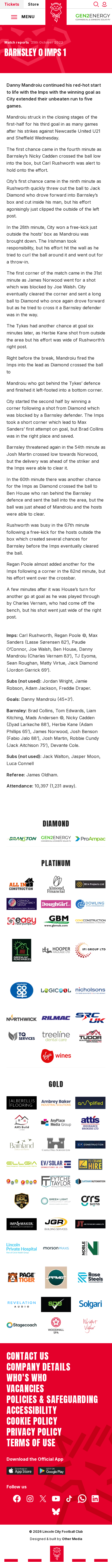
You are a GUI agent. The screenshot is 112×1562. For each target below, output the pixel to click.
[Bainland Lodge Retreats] (22, 1144)
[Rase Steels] (90, 1277)
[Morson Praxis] (56, 1248)
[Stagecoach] (22, 1325)
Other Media (72, 1539)
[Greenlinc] (22, 950)
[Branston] (22, 839)
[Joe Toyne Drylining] (90, 1224)
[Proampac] (90, 838)
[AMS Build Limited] (22, 1123)
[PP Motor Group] (56, 1277)
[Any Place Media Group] (56, 1123)
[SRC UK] (90, 1018)
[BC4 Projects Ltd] (90, 884)
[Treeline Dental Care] (56, 1036)
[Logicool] (56, 990)
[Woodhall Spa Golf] (56, 1325)
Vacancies (25, 1388)
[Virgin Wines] (56, 1056)
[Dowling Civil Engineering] (90, 904)
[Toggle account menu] (105, 4)
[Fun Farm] (22, 1181)
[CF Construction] (90, 1144)
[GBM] (56, 921)
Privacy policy (34, 1432)
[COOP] (22, 990)
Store (33, 4)
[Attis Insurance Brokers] (90, 1122)
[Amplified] (90, 1103)
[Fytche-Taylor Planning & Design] (56, 1182)
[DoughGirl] (56, 904)
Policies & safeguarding (52, 1399)
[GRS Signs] (90, 1201)
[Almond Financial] (56, 884)
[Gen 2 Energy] (56, 839)
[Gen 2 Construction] (90, 921)
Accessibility (32, 1410)
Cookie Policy (32, 1421)
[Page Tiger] (22, 1277)
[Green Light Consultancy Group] (56, 1201)
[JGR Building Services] (56, 1224)
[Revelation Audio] (22, 1304)
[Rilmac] (56, 1018)
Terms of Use (31, 1443)
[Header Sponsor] (93, 16)
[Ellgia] (22, 1164)
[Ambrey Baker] (56, 1102)
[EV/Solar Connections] (56, 1164)
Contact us (28, 1356)
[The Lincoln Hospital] (22, 1248)
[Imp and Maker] (22, 1224)
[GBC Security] (22, 1201)
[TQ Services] (22, 1036)
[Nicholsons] (90, 990)
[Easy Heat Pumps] (22, 921)
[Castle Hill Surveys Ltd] (56, 1144)
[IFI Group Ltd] (90, 950)
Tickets (11, 4)
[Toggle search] (96, 4)
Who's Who (27, 1378)
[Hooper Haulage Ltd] (56, 950)
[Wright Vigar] (90, 1325)
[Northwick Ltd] (22, 1018)
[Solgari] (90, 1304)
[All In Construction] (22, 884)
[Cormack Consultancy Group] (22, 904)
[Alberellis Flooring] (22, 1102)
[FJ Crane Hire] (90, 1164)
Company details (38, 1367)
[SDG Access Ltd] (56, 1304)
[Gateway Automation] (90, 1181)
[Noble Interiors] (90, 1248)
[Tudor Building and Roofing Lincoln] (90, 1036)
